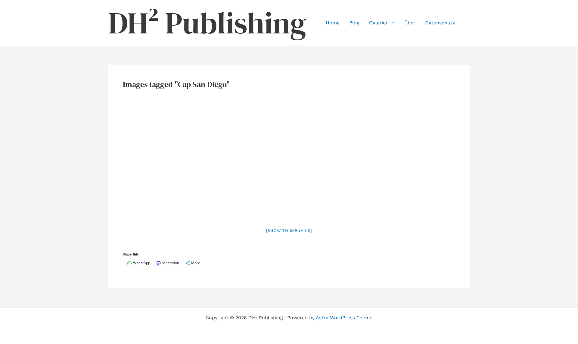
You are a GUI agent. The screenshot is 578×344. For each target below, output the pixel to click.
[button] (392, 23)
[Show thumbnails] (289, 230)
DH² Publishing (207, 23)
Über (409, 23)
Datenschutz (440, 23)
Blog (354, 23)
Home (333, 23)
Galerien (379, 23)
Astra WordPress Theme (344, 318)
